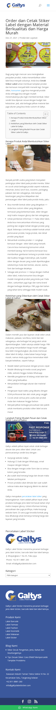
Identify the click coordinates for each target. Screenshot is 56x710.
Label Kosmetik (12, 631)
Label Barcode (12, 621)
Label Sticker (11, 637)
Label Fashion (12, 628)
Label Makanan (12, 634)
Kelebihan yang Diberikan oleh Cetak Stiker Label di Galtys (29, 125)
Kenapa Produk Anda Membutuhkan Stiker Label (28, 119)
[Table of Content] (45, 114)
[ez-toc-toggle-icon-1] (44, 114)
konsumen (16, 90)
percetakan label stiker (32, 496)
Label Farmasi (12, 624)
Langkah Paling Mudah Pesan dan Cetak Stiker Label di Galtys (28, 130)
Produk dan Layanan (28, 38)
